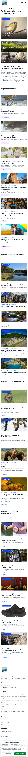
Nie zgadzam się (8, 753)
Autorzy (3, 717)
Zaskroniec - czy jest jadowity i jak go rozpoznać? (12, 708)
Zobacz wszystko (14, 92)
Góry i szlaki (3, 734)
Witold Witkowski (4, 108)
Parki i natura (4, 220)
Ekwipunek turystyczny (6, 169)
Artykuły (3, 691)
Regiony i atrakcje (5, 42)
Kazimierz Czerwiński (5, 185)
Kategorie (4, 728)
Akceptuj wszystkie (20, 753)
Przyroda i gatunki (6, 18)
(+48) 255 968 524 (7, 685)
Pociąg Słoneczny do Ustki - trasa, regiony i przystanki (13, 694)
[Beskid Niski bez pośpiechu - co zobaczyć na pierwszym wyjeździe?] (14, 46)
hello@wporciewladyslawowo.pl (10, 687)
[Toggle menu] (25, 2)
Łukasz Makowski (4, 133)
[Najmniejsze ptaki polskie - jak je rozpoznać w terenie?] (14, 28)
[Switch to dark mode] (22, 2)
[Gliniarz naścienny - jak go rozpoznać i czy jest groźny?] (14, 57)
